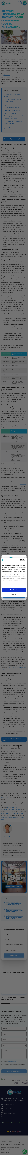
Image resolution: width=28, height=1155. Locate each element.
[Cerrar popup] (24, 557)
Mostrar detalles (19, 585)
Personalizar (13, 594)
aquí (7, 576)
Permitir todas (14, 589)
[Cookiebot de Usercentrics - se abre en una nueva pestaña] (20, 560)
